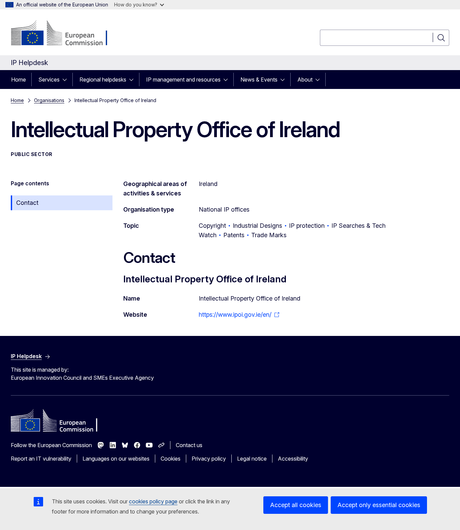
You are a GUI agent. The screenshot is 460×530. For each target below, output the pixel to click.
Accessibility (293, 458)
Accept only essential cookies (378, 504)
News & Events (258, 79)
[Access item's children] (66, 79)
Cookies (170, 458)
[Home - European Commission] (65, 33)
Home (18, 79)
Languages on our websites (116, 458)
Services (49, 79)
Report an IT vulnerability (41, 458)
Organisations (49, 100)
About (305, 79)
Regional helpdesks (102, 79)
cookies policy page (153, 501)
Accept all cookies (295, 504)
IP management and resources (183, 79)
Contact (27, 202)
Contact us (189, 445)
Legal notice (252, 458)
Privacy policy (209, 458)
